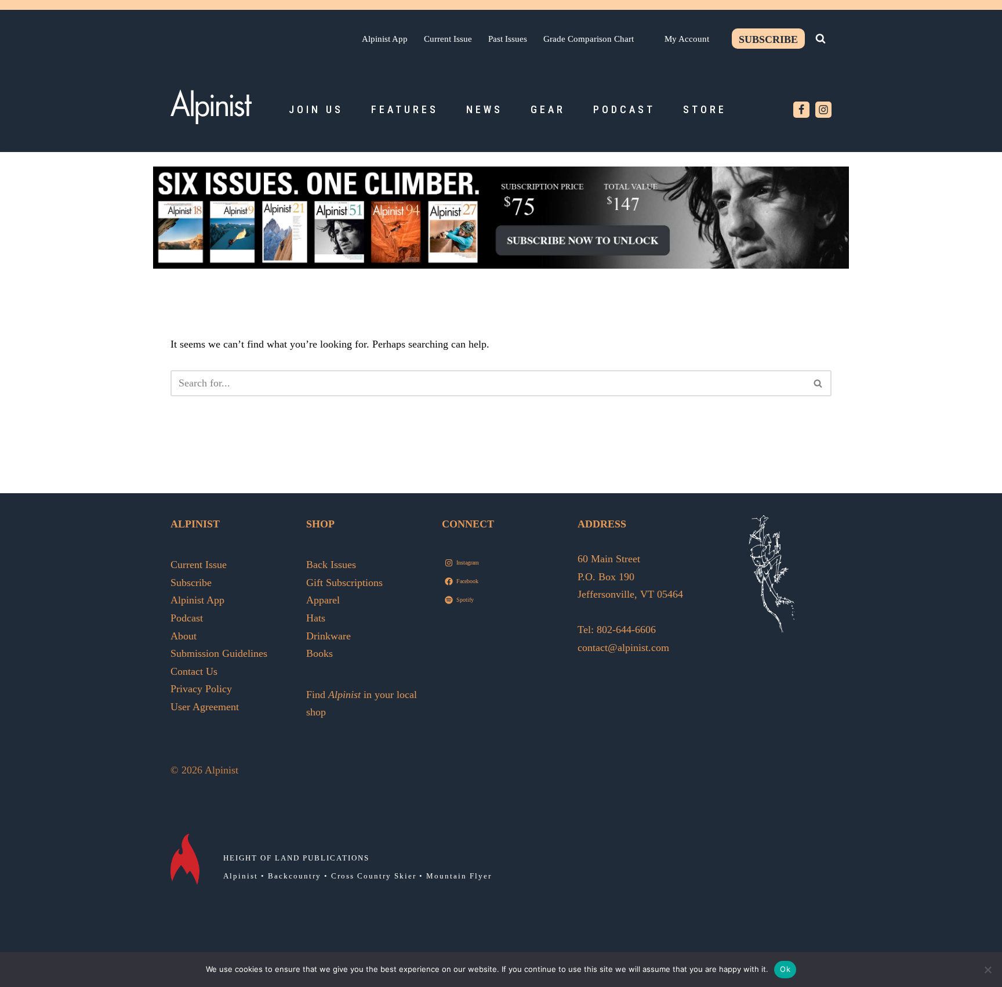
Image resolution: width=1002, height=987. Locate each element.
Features (404, 109)
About (183, 636)
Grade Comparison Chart (588, 39)
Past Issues (507, 39)
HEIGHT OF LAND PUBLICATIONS (296, 858)
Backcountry (294, 876)
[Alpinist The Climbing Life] (211, 106)
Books (319, 653)
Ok (785, 969)
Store (705, 109)
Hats (315, 618)
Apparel (323, 600)
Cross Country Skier (373, 876)
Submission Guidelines (218, 653)
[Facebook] (801, 110)
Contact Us (193, 671)
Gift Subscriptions (344, 582)
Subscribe (768, 39)
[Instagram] (823, 110)
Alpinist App (385, 39)
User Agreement (204, 707)
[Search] (820, 38)
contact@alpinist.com (623, 647)
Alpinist (240, 876)
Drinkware (328, 636)
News (484, 109)
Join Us (316, 109)
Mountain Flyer (459, 876)
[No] (987, 969)
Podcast (624, 109)
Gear (548, 109)
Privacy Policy (201, 689)
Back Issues (331, 564)
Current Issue (448, 39)
